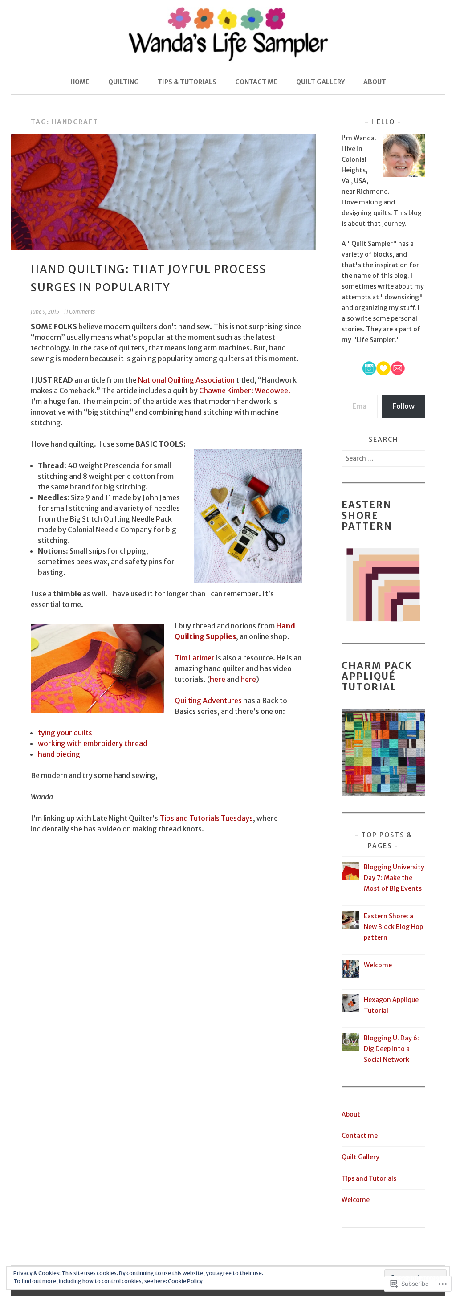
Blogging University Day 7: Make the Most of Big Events (394, 878)
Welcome (378, 965)
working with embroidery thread (92, 743)
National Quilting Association (186, 379)
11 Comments (79, 311)
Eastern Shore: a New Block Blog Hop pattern (393, 926)
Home (80, 82)
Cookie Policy (185, 1281)
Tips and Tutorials (369, 1178)
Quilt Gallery (320, 82)
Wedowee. (272, 390)
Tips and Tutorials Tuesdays (206, 818)
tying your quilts (65, 732)
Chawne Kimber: (226, 390)
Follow (404, 406)
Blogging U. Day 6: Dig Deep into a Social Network (391, 1049)
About (374, 82)
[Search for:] (383, 458)
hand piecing (59, 754)
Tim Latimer (195, 657)
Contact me (256, 82)
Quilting (123, 82)
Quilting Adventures (208, 700)
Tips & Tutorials (187, 82)
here (218, 679)
